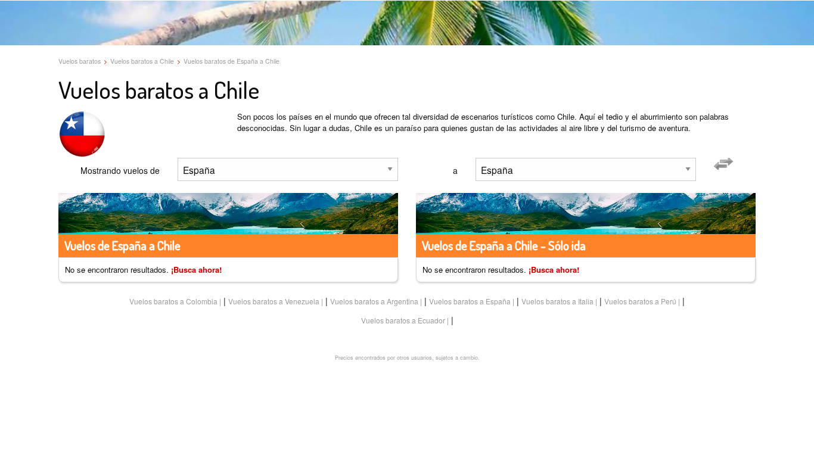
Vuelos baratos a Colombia (173, 301)
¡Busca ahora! (196, 269)
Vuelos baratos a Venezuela (273, 301)
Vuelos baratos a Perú (640, 301)
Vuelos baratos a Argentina (374, 301)
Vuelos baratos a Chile (142, 61)
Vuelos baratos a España (470, 301)
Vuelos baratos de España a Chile (231, 61)
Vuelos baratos (79, 61)
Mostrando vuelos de (120, 170)
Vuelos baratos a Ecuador (403, 320)
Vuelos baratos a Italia (557, 301)
